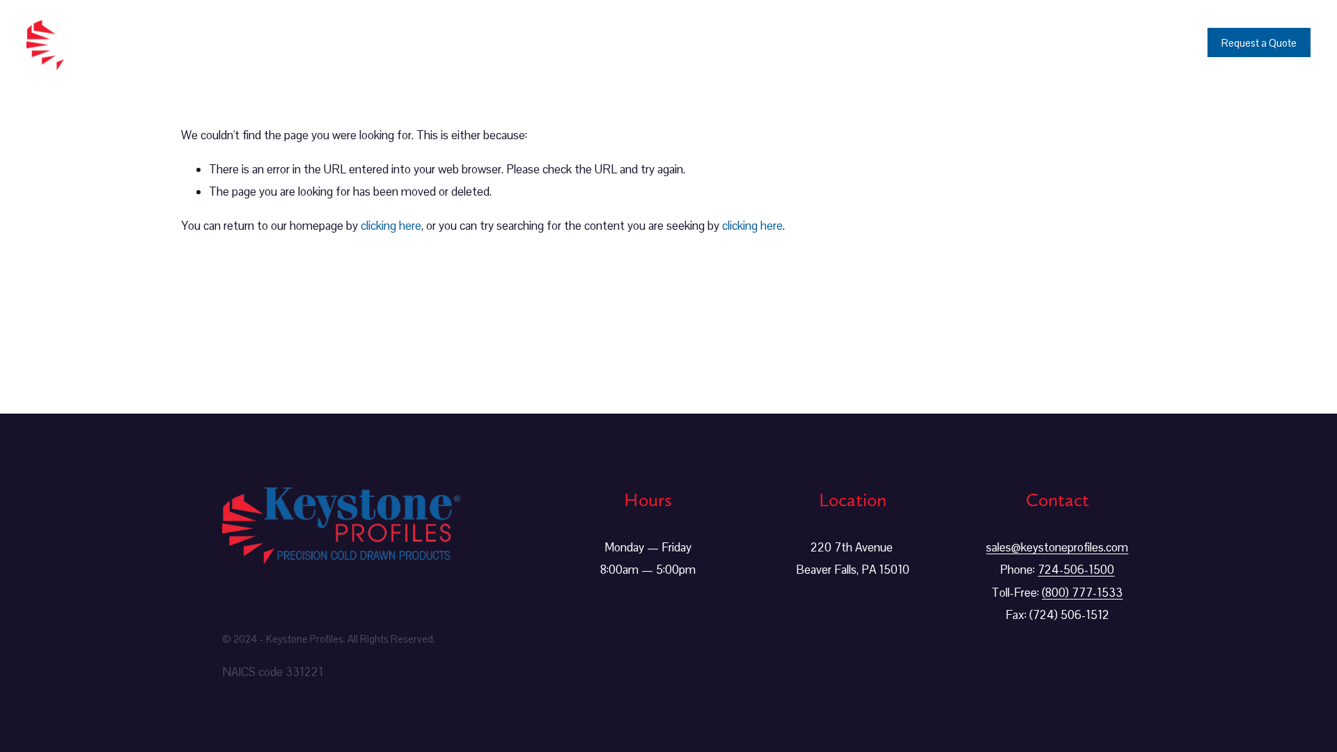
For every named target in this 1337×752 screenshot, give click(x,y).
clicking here (391, 225)
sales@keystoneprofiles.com (1057, 547)
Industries (943, 42)
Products (858, 42)
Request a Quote (1259, 42)
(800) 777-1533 (1082, 592)
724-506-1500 (1076, 569)
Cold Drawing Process (1060, 42)
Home (781, 42)
